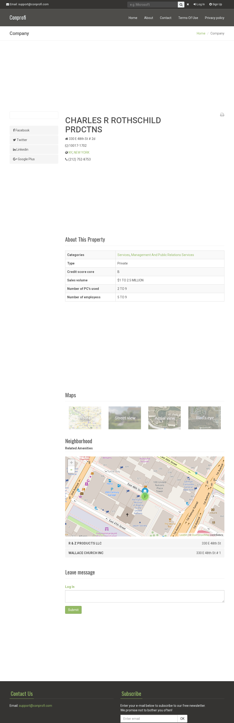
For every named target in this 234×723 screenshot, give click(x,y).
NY (70, 152)
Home (133, 18)
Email (29, 4)
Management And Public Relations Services (162, 255)
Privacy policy (214, 18)
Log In (200, 4)
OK (182, 718)
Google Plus (26, 159)
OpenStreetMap (200, 534)
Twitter (21, 140)
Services (123, 255)
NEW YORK (81, 152)
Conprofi (18, 17)
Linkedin (22, 149)
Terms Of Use (188, 18)
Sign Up (217, 4)
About (148, 18)
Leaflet (183, 534)
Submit (73, 610)
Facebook (22, 130)
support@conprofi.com (35, 705)
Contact (165, 18)
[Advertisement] (117, 76)
